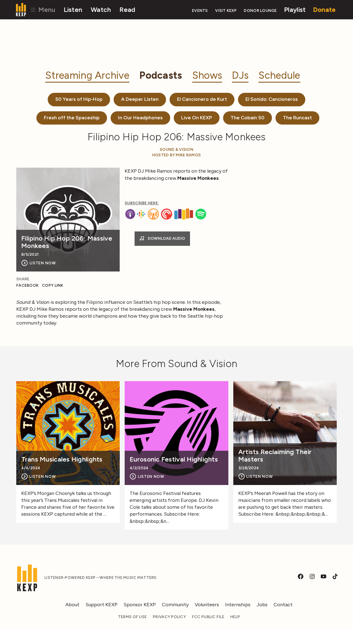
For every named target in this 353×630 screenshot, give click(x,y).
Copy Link (52, 285)
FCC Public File (208, 617)
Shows (207, 75)
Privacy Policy (169, 617)
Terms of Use (132, 617)
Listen (73, 10)
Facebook (27, 285)
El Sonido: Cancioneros (271, 99)
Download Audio (166, 238)
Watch (101, 10)
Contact (283, 605)
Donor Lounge (260, 10)
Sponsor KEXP (140, 605)
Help (235, 617)
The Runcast (297, 118)
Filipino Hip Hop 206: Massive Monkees (66, 242)
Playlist (295, 10)
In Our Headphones (140, 118)
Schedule (279, 75)
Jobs (262, 605)
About (72, 605)
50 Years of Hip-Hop (79, 99)
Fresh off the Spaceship (72, 118)
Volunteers (207, 605)
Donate (324, 10)
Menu (46, 10)
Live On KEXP (196, 118)
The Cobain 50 (247, 118)
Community (175, 605)
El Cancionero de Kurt (202, 99)
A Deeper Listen (140, 99)
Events (200, 10)
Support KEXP (101, 605)
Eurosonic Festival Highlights (174, 459)
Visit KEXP (226, 10)
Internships (237, 605)
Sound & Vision (176, 149)
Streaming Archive (87, 75)
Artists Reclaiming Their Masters (275, 455)
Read (127, 10)
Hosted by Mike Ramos (176, 155)
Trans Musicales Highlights (62, 459)
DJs (240, 75)
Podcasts (160, 75)
